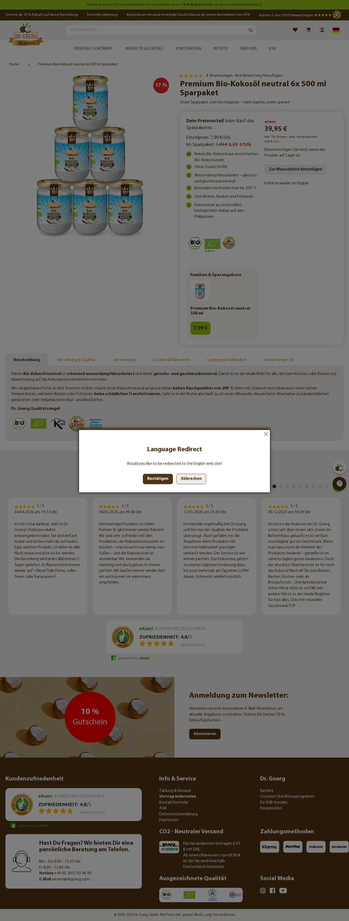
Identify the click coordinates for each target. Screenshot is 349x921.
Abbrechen (266, 434)
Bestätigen (158, 479)
